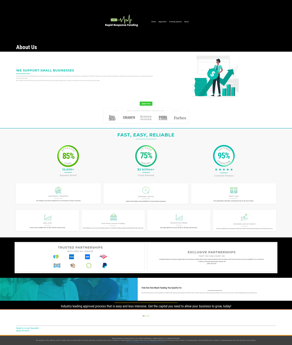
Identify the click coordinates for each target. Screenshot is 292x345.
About (186, 22)
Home (153, 22)
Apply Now (162, 22)
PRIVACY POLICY (160, 342)
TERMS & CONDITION (146, 342)
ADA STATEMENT (132, 342)
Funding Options (175, 22)
